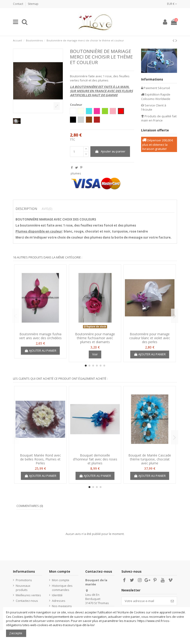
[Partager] (72, 167)
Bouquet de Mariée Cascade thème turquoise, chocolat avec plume (149, 459)
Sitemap (33, 4)
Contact (18, 4)
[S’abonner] (172, 601)
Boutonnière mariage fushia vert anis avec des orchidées (40, 336)
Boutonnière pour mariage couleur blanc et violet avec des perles (149, 338)
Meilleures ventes (28, 595)
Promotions (24, 580)
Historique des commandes (62, 588)
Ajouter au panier (113, 151)
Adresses (58, 601)
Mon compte (60, 580)
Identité (57, 595)
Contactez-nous (27, 601)
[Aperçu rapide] (40, 328)
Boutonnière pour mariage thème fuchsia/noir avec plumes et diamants (95, 338)
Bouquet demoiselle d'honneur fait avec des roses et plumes (95, 459)
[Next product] (176, 40)
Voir (95, 354)
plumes (76, 173)
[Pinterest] (81, 167)
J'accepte (16, 633)
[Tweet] (76, 167)
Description (26, 209)
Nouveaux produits (23, 588)
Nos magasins (62, 606)
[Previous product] (174, 40)
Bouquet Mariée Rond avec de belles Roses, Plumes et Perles (40, 459)
